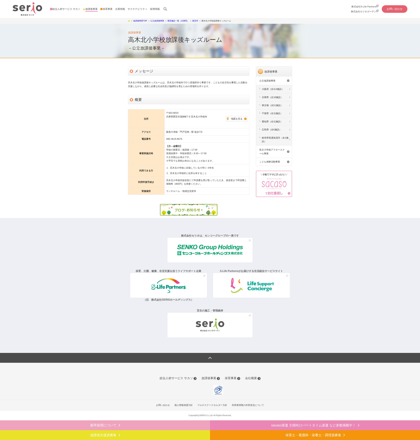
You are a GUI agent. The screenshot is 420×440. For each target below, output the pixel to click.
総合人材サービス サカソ (176, 378)
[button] (203, 390)
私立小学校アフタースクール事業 (272, 151)
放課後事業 (270, 71)
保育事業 (231, 378)
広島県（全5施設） (272, 129)
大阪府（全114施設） (273, 89)
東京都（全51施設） (272, 105)
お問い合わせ (163, 405)
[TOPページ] (129, 20)
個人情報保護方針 (183, 405)
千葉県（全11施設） (272, 113)
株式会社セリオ (27, 9)
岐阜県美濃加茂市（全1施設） (275, 139)
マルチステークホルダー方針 (212, 405)
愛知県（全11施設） (272, 121)
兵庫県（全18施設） (272, 97)
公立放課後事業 (267, 80)
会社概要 (251, 378)
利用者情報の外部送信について (248, 405)
